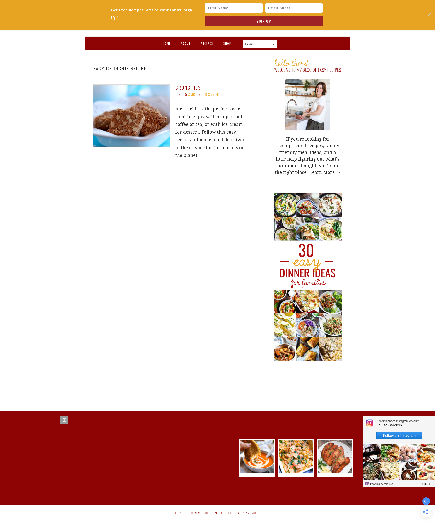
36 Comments (212, 94)
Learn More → (324, 172)
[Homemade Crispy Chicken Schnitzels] (335, 472)
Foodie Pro (212, 513)
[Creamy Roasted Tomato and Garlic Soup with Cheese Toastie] (257, 472)
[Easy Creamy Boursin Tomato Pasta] (296, 472)
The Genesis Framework (242, 513)
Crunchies (188, 87)
